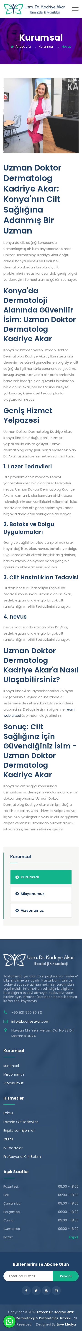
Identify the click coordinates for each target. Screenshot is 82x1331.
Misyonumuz (32, 893)
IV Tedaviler (13, 1147)
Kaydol (66, 1276)
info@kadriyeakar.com (30, 1021)
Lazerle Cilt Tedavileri (20, 1121)
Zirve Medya (66, 1324)
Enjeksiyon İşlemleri (19, 1130)
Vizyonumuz (32, 910)
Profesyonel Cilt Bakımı (22, 1156)
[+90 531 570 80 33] (34, 8)
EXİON (8, 1113)
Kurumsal (46, 46)
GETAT (8, 1139)
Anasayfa (23, 46)
